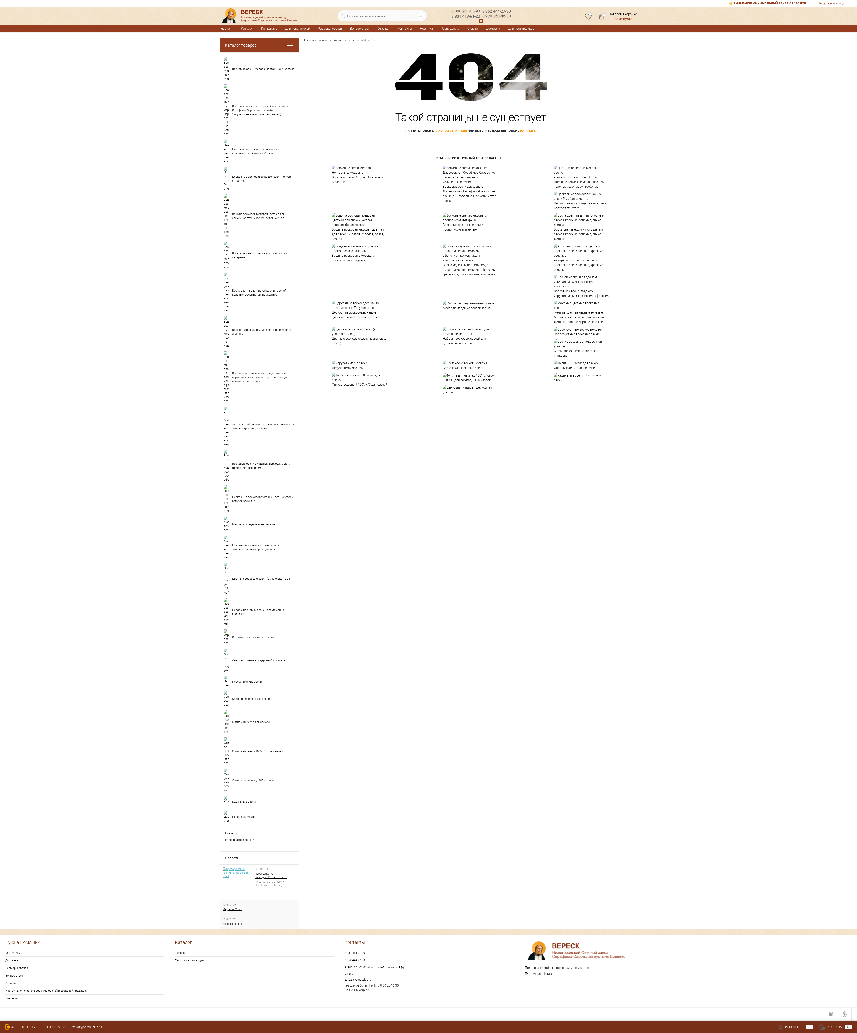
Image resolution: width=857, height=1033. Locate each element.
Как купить (269, 28)
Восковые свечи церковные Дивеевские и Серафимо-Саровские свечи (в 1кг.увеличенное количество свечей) (469, 193)
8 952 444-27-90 (355, 960)
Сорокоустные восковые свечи (576, 334)
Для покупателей (297, 28)
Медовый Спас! (232, 909)
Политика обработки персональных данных (557, 968)
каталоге (528, 131)
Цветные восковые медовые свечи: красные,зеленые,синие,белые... (579, 184)
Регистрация (837, 3)
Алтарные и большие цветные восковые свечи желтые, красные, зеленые (579, 264)
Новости (232, 858)
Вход (821, 3)
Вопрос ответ (360, 28)
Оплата (472, 28)
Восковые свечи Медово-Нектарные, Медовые (358, 179)
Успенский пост (232, 923)
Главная (226, 28)
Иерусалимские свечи (348, 368)
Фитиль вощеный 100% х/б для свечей (359, 384)
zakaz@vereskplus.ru (358, 979)
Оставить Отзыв (24, 1027)
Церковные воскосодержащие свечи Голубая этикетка (580, 206)
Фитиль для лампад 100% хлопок (467, 380)
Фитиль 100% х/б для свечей (574, 368)
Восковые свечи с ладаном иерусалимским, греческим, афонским (581, 293)
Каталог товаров (241, 45)
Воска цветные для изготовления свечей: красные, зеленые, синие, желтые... (578, 234)
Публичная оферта (538, 973)
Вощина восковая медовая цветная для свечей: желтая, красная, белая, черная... (358, 234)
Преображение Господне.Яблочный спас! (271, 875)
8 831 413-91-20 (355, 952)
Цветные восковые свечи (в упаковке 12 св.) (359, 341)
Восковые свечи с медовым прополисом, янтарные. (463, 227)
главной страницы (451, 131)
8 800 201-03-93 (465, 11)
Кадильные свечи (578, 377)
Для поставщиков (521, 28)
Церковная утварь (467, 390)
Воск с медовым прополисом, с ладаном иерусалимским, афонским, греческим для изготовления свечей (469, 269)
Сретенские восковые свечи (463, 368)
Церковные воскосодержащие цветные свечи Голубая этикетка (355, 315)
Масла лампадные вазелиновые (466, 308)
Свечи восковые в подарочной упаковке (576, 353)
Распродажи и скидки (239, 839)
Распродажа (450, 28)
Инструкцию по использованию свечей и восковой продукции (46, 990)
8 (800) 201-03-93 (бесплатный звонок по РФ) (374, 967)
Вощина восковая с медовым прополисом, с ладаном (353, 258)
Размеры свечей (330, 28)
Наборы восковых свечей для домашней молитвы (464, 341)
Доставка (493, 28)
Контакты (404, 28)
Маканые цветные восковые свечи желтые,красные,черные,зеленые (579, 319)
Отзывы (383, 28)
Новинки (426, 28)
